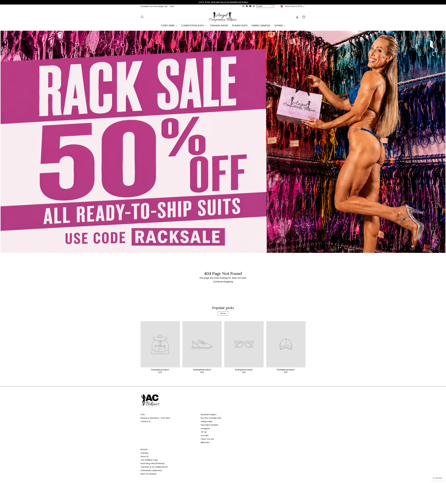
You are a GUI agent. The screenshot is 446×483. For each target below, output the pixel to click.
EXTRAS (278, 25)
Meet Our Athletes (148, 474)
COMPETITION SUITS (192, 25)
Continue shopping (223, 281)
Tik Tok (204, 432)
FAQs (172, 6)
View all (223, 313)
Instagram (205, 428)
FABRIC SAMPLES (261, 25)
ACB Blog (144, 453)
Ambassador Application (151, 470)
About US (145, 456)
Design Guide (206, 421)
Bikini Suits (205, 442)
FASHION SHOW (219, 25)
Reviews (144, 449)
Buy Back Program (208, 414)
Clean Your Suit (207, 439)
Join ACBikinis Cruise (149, 460)
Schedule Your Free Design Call (154, 6)
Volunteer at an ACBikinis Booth (154, 467)
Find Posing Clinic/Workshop (152, 463)
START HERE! (168, 25)
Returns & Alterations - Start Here (155, 418)
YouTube (204, 435)
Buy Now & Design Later (211, 418)
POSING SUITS (240, 25)
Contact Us (146, 421)
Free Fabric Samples (209, 425)
